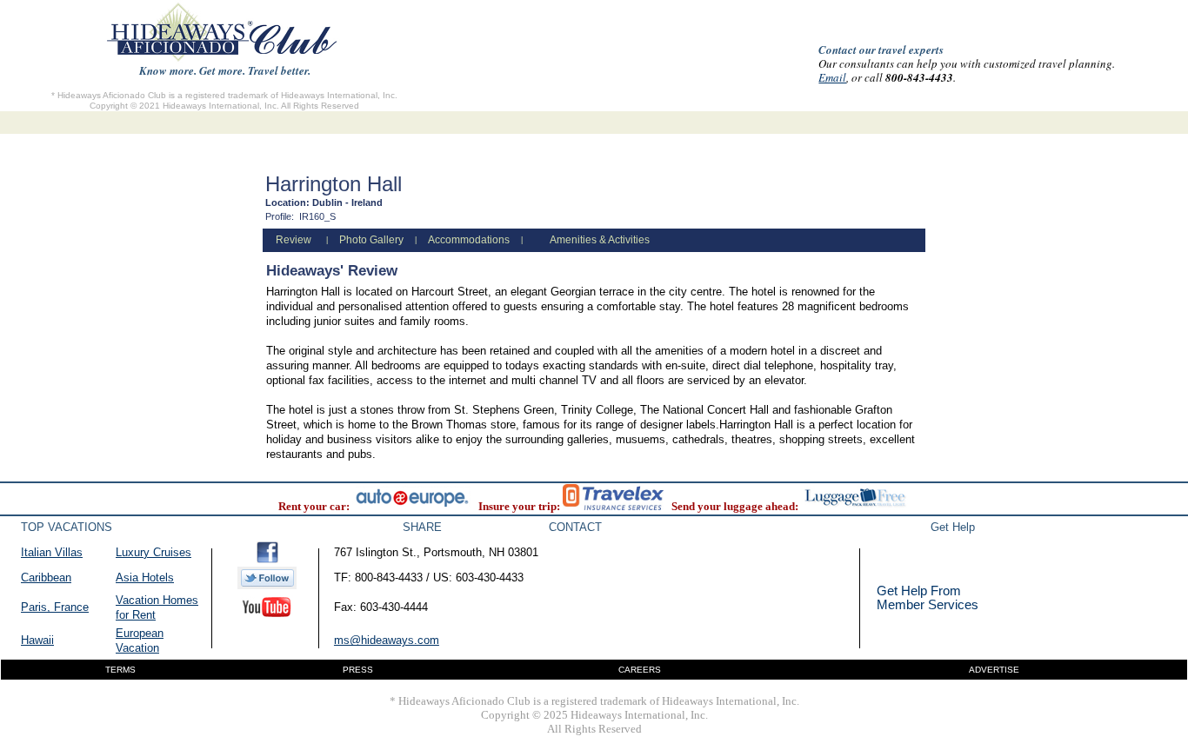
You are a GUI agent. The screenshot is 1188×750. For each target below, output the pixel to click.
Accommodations (469, 240)
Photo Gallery (371, 240)
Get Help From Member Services (927, 597)
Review (293, 240)
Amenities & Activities (600, 240)
